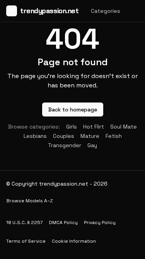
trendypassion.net (44, 11)
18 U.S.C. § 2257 (24, 222)
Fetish (114, 135)
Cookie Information (74, 241)
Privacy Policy (100, 222)
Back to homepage (72, 109)
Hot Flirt (93, 126)
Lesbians (35, 135)
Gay (92, 145)
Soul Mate (123, 126)
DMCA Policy (63, 222)
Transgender (64, 145)
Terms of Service (26, 241)
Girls (71, 126)
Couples (63, 135)
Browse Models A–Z (29, 201)
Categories (105, 10)
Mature (89, 135)
